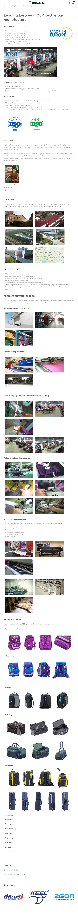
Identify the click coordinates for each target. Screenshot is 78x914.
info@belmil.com (14, 870)
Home (6, 6)
